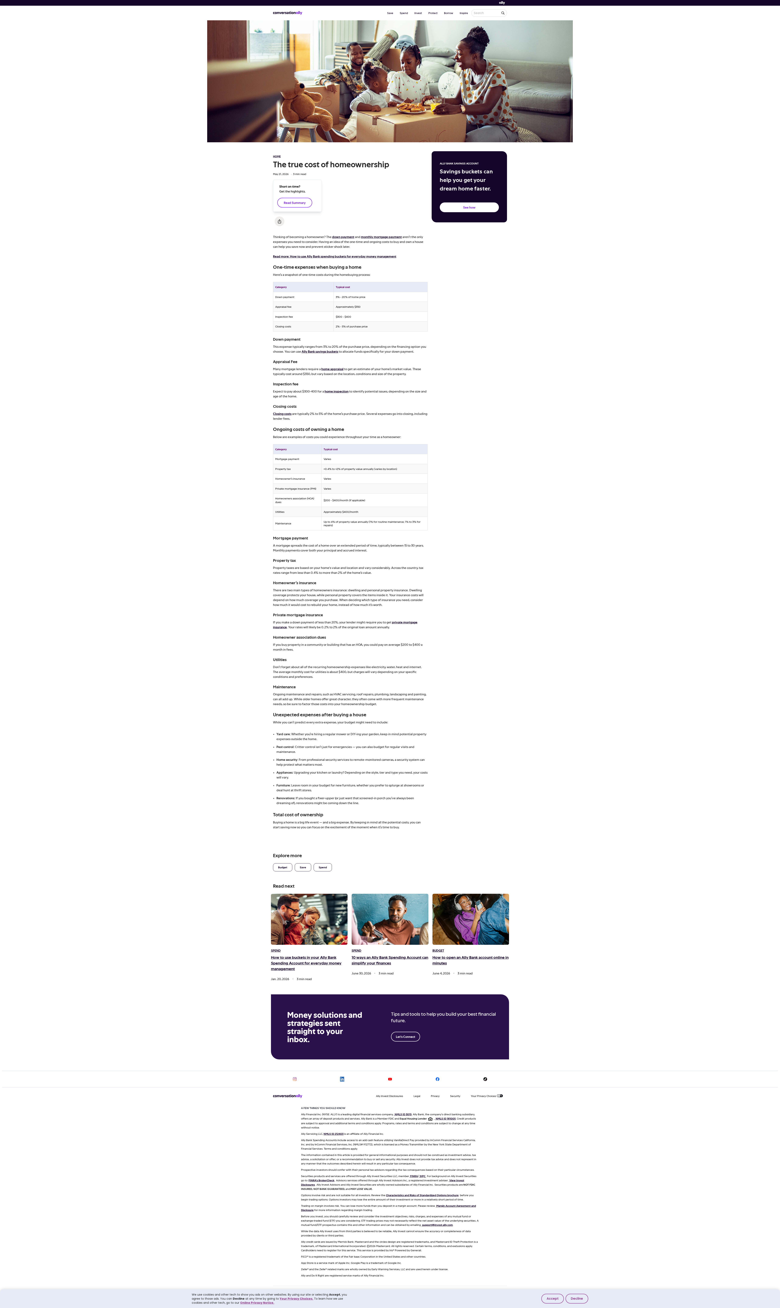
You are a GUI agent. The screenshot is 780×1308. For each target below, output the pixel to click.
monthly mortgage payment (381, 237)
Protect (433, 13)
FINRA (414, 1176)
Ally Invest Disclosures (389, 1096)
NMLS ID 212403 (333, 1133)
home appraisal (332, 369)
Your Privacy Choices (483, 1096)
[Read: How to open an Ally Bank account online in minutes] (470, 919)
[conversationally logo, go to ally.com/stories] (287, 13)
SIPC (422, 1176)
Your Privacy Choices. (296, 1299)
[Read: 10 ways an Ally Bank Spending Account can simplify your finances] (390, 919)
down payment (343, 237)
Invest (418, 13)
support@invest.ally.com (437, 1224)
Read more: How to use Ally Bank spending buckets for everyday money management (334, 256)
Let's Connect (405, 1036)
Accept (553, 1298)
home (277, 156)
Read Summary (295, 202)
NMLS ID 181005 (446, 1118)
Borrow (448, 13)
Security (455, 1096)
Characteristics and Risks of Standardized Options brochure (422, 1195)
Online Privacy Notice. (257, 1303)
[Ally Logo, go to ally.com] (502, 3)
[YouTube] (390, 1079)
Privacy (435, 1096)
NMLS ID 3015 (403, 1114)
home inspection (337, 391)
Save (390, 13)
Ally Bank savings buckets (320, 351)
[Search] (502, 13)
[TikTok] (485, 1079)
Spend (404, 13)
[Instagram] (294, 1079)
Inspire (464, 13)
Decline (577, 1298)
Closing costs (282, 413)
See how (469, 207)
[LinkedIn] (342, 1079)
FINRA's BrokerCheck (321, 1180)
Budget (282, 867)
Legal (417, 1096)
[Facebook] (437, 1079)
